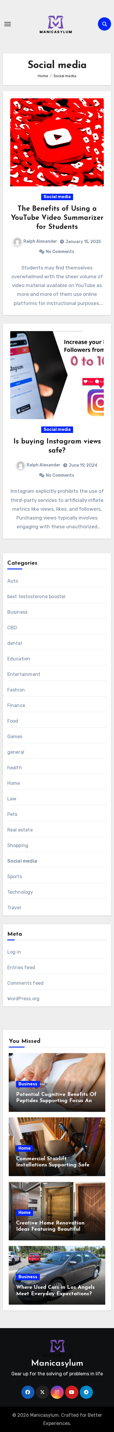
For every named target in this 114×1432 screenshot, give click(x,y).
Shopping (18, 845)
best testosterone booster (36, 596)
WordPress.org (23, 998)
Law (12, 799)
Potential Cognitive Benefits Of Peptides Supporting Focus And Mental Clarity (56, 1101)
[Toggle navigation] (7, 24)
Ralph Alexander (40, 241)
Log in (14, 952)
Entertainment (24, 674)
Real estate (20, 830)
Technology (20, 892)
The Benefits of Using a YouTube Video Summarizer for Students (57, 218)
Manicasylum (57, 1363)
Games (15, 736)
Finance (16, 705)
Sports (14, 876)
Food (12, 721)
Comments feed (25, 983)
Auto (12, 581)
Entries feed (21, 967)
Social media (57, 196)
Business (17, 612)
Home (13, 783)
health (14, 767)
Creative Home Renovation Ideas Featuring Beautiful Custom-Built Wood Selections (53, 1230)
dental (14, 643)
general (15, 752)
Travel (14, 907)
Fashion (16, 690)
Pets (12, 814)
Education (18, 659)
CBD (12, 627)
